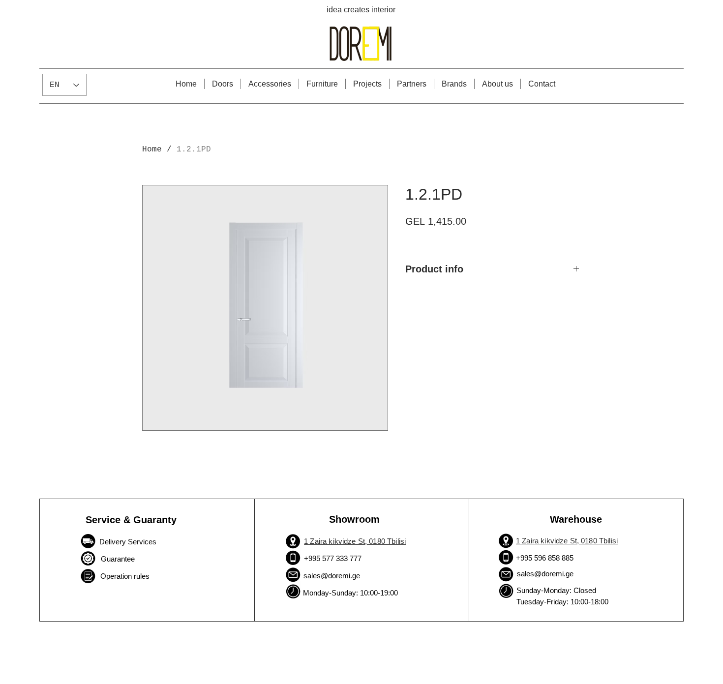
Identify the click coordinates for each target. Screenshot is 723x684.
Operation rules (125, 576)
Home (152, 149)
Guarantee (117, 559)
